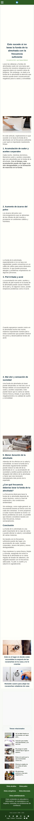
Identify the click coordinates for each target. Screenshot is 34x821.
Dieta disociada (24, 791)
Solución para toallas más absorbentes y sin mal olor (22, 742)
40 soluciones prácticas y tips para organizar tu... (21, 773)
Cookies (12, 818)
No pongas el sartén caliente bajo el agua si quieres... (22, 750)
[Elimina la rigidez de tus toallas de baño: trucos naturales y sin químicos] (10, 766)
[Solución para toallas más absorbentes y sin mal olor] (10, 743)
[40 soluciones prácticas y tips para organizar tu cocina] (10, 775)
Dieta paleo (23, 786)
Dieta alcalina (11, 786)
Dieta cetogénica (10, 791)
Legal (8, 818)
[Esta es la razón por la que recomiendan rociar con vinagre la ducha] (10, 759)
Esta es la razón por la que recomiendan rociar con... (22, 758)
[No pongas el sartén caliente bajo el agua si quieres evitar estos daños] (10, 751)
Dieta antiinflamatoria (17, 795)
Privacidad (19, 818)
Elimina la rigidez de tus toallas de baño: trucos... (21, 766)
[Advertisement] (17, 24)
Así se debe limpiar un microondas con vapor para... (22, 735)
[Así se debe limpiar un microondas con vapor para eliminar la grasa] (10, 735)
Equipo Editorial (23, 60)
